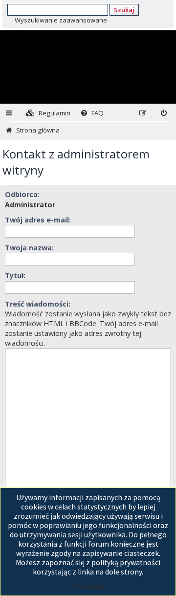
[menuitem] (48, 113)
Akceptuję (88, 586)
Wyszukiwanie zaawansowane (61, 20)
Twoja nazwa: (29, 247)
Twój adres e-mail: (38, 219)
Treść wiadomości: (37, 304)
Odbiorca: (22, 194)
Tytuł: (15, 275)
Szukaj (124, 9)
